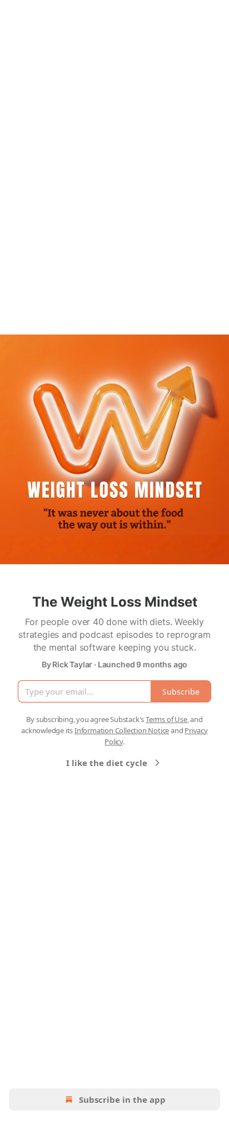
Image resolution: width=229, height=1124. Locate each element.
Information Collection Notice (121, 730)
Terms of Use (166, 719)
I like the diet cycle (106, 762)
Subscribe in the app (122, 1099)
